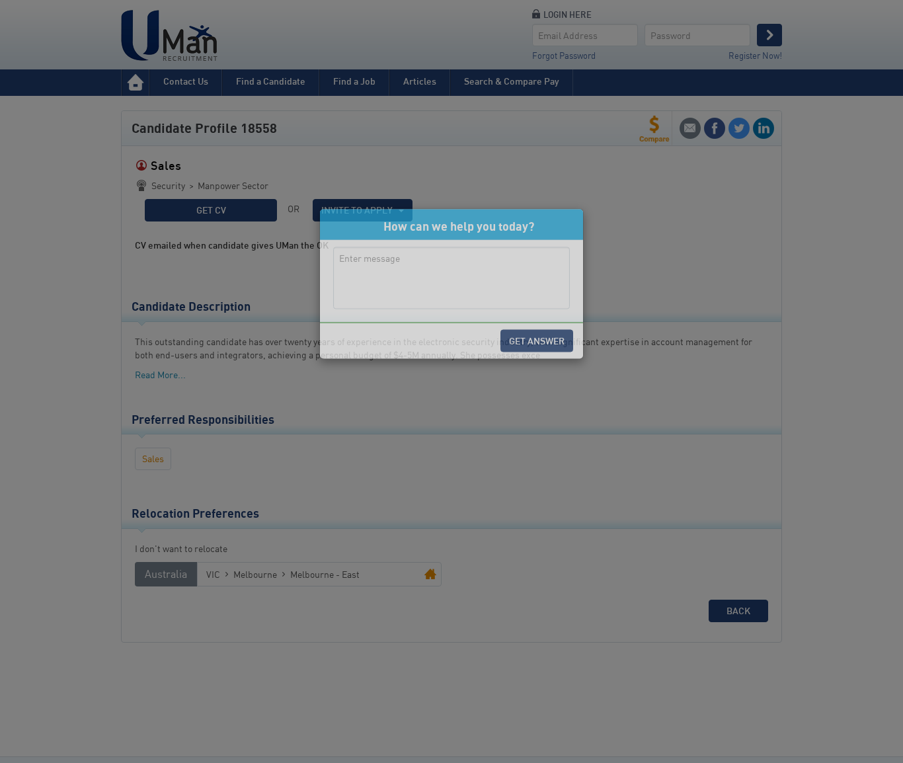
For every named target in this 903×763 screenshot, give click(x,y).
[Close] (562, 322)
